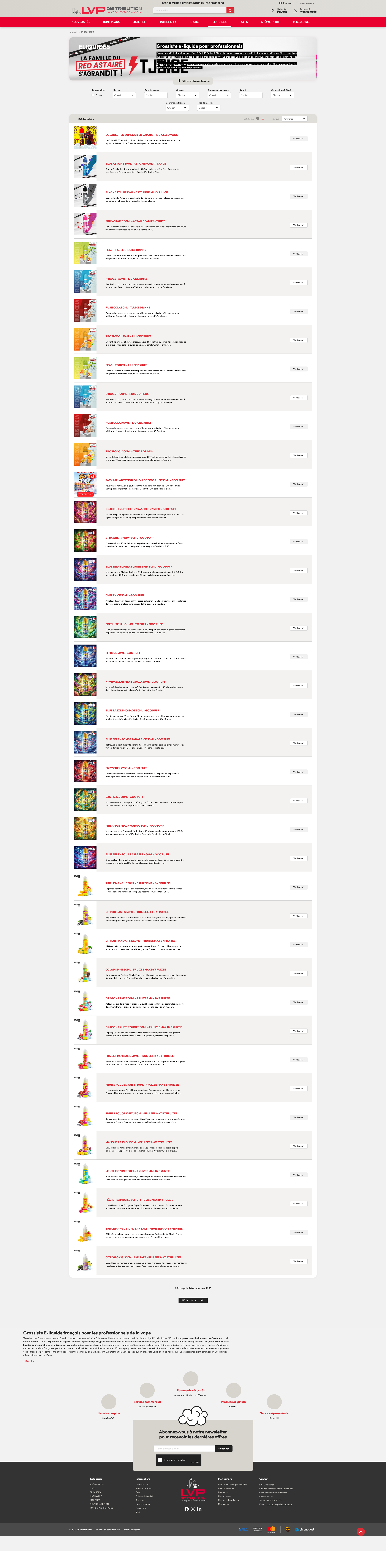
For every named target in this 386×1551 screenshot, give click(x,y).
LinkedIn (199, 1509)
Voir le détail (298, 138)
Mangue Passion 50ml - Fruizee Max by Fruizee (139, 1142)
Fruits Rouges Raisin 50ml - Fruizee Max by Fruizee (142, 1084)
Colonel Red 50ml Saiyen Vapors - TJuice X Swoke (142, 135)
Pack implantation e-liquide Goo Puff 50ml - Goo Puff (145, 480)
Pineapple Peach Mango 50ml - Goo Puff (135, 825)
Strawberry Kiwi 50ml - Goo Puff (130, 538)
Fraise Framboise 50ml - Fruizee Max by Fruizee (140, 1056)
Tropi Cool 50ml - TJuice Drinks (128, 336)
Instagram (193, 1509)
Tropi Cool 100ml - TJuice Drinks (129, 451)
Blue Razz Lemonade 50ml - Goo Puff (132, 710)
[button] (28, 1361)
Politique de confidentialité (108, 1529)
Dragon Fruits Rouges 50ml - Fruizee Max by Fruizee (144, 1027)
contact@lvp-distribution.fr (279, 1504)
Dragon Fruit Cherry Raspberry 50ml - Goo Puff (141, 509)
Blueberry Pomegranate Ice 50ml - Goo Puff (138, 739)
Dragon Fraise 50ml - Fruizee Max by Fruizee (138, 998)
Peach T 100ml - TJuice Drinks (126, 365)
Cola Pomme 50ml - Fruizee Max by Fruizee (136, 969)
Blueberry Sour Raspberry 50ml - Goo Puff (137, 854)
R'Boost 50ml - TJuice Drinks (126, 278)
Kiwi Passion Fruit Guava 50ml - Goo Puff (136, 681)
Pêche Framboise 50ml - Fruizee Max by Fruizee (139, 1200)
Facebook (187, 1509)
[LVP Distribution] (193, 1489)
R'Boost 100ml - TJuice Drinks (127, 394)
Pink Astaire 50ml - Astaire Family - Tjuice (135, 221)
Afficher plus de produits (193, 1300)
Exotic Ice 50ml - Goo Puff (125, 797)
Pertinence (295, 119)
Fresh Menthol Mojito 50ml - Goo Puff (134, 624)
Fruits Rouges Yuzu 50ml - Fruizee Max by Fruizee (141, 1113)
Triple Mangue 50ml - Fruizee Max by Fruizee (138, 883)
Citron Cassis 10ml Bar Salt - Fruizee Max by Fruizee (143, 1257)
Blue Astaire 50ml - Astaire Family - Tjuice (136, 163)
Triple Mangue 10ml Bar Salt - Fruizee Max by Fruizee (144, 1228)
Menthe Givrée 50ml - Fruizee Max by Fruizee (138, 1171)
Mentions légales (132, 1529)
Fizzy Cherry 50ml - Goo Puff (126, 768)
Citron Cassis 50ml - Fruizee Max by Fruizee (137, 912)
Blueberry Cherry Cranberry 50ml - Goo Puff (139, 566)
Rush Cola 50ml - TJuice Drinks (128, 307)
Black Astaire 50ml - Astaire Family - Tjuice (137, 192)
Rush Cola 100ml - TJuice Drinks (128, 422)
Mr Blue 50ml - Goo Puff (123, 653)
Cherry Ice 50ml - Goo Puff (125, 595)
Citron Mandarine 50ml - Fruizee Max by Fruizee (141, 940)
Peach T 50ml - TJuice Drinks (126, 250)
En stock (100, 95)
